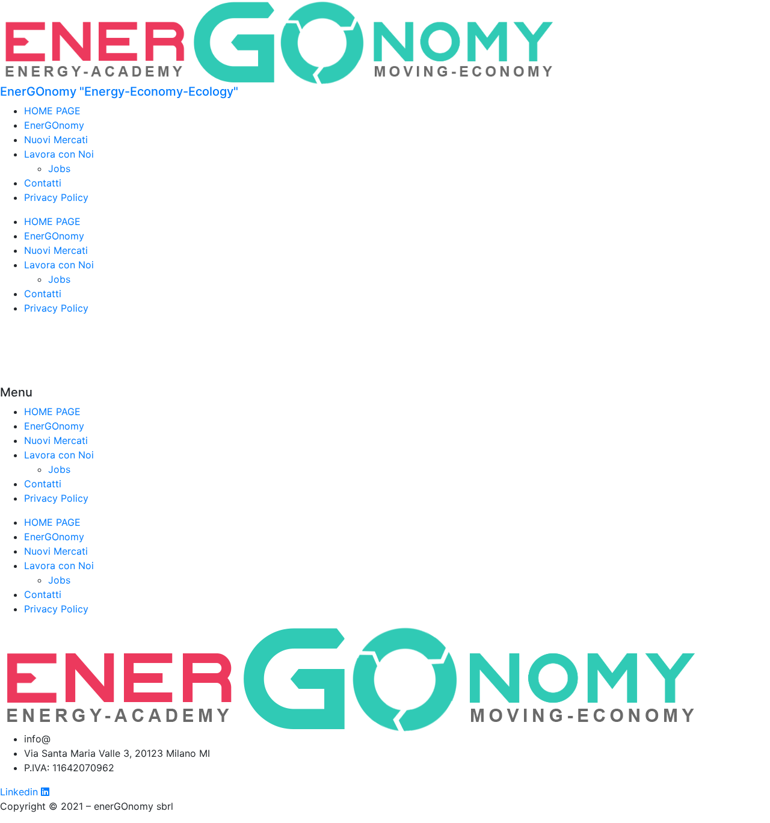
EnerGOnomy (54, 125)
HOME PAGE (52, 111)
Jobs (59, 168)
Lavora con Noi (59, 154)
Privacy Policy (56, 197)
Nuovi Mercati (56, 140)
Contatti (42, 183)
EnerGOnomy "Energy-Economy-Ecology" (119, 91)
